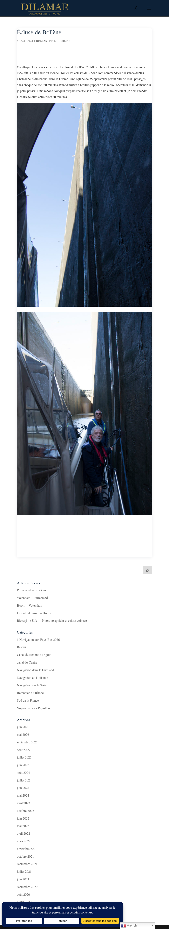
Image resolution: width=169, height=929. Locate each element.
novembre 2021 (27, 848)
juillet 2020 (24, 902)
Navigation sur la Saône (32, 685)
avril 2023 (23, 803)
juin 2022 (23, 818)
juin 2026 (23, 727)
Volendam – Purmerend (32, 597)
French (131, 925)
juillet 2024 (24, 780)
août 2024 (23, 772)
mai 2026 (23, 734)
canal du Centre (27, 662)
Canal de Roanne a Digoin (34, 654)
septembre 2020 (27, 887)
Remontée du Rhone (53, 41)
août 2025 (23, 750)
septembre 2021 (27, 864)
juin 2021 (23, 879)
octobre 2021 (25, 856)
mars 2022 (24, 841)
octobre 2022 (25, 810)
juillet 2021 (24, 871)
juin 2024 (23, 787)
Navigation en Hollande (32, 677)
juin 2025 (23, 765)
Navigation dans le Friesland (35, 670)
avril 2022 (23, 833)
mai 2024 (23, 795)
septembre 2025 (27, 742)
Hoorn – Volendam (29, 605)
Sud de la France (28, 700)
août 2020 (23, 894)
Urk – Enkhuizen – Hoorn (34, 613)
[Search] (147, 570)
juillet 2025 (24, 757)
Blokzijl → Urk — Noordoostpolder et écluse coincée (52, 620)
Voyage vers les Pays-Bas (33, 708)
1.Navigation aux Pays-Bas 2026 (38, 639)
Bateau (21, 647)
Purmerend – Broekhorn (32, 590)
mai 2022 (23, 825)
